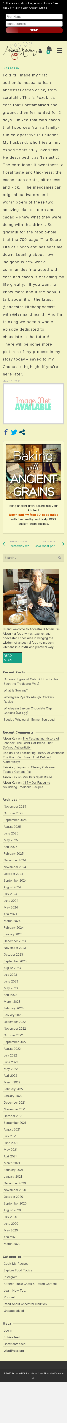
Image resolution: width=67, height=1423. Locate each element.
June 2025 (11, 833)
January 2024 (13, 934)
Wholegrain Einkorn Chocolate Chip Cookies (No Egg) (28, 710)
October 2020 (13, 1197)
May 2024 (11, 907)
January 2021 (13, 1176)
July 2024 (10, 894)
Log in (8, 1330)
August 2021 (12, 1129)
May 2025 (11, 840)
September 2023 (15, 961)
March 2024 (12, 921)
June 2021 (11, 1143)
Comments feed (15, 1344)
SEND (34, 30)
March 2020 (12, 1244)
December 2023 (15, 941)
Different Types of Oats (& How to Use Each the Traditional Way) (31, 681)
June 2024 (11, 901)
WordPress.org (14, 1351)
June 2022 (11, 1062)
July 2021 (10, 1136)
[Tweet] (14, 432)
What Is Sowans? (16, 690)
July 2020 (10, 1217)
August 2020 (12, 1210)
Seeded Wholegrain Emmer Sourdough (30, 719)
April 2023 (10, 995)
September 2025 (15, 820)
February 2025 (14, 853)
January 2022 (13, 1096)
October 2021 (13, 1116)
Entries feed (12, 1337)
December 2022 (15, 1022)
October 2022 (13, 1035)
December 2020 (15, 1183)
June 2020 (11, 1223)
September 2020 (15, 1203)
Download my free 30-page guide (33, 515)
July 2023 (10, 975)
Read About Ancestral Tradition (25, 1304)
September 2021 (15, 1123)
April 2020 (10, 1237)
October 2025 (13, 813)
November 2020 (15, 1190)
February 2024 (14, 927)
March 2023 (12, 1001)
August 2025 (12, 826)
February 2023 (14, 1008)
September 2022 (15, 1042)
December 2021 (14, 1102)
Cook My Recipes (16, 1263)
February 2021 (13, 1170)
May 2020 (11, 1230)
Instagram (11, 68)
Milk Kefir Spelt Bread (37, 777)
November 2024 (15, 867)
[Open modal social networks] (22, 432)
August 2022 (12, 1049)
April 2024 (10, 914)
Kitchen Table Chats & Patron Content (30, 1284)
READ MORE (8, 658)
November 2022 (15, 1028)
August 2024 (12, 887)
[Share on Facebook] (6, 432)
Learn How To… (15, 1290)
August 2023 (12, 968)
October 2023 (13, 954)
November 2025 (15, 806)
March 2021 (12, 1163)
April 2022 (10, 1075)
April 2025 (10, 847)
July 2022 (10, 1055)
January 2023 (13, 1015)
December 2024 (15, 860)
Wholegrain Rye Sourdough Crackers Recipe (29, 699)
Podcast (9, 1297)
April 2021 (10, 1156)
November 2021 (14, 1109)
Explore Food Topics (18, 1270)
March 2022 (12, 1082)
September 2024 (15, 880)
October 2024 (13, 874)
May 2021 (10, 1149)
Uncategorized (14, 1311)
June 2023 (11, 981)
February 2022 (13, 1089)
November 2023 (15, 948)
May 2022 (11, 1069)
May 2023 (11, 988)
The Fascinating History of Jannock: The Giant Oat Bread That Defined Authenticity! (31, 743)
